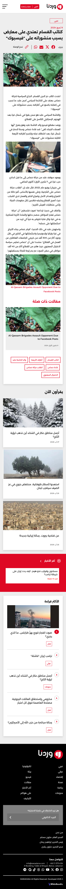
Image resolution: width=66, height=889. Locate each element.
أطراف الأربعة (36, 360)
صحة (60, 782)
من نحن (59, 832)
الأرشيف (27, 798)
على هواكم (25, 793)
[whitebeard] (54, 884)
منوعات (59, 793)
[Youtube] (47, 869)
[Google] (30, 869)
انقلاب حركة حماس (34, 367)
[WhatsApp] (43, 869)
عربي (36, 6)
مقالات (27, 782)
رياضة (60, 787)
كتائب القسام (53, 360)
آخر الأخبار (26, 787)
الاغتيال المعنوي (50, 375)
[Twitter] (47, 47)
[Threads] (39, 869)
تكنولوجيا (26, 766)
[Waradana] (50, 758)
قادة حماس (53, 367)
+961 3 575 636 (56, 863)
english (26, 6)
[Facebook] (53, 47)
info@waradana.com (35, 863)
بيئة (29, 771)
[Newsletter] (11, 817)
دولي (60, 771)
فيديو (28, 777)
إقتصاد (59, 777)
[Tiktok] (34, 869)
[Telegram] (25, 869)
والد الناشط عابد (19, 360)
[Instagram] (61, 869)
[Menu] (5, 8)
